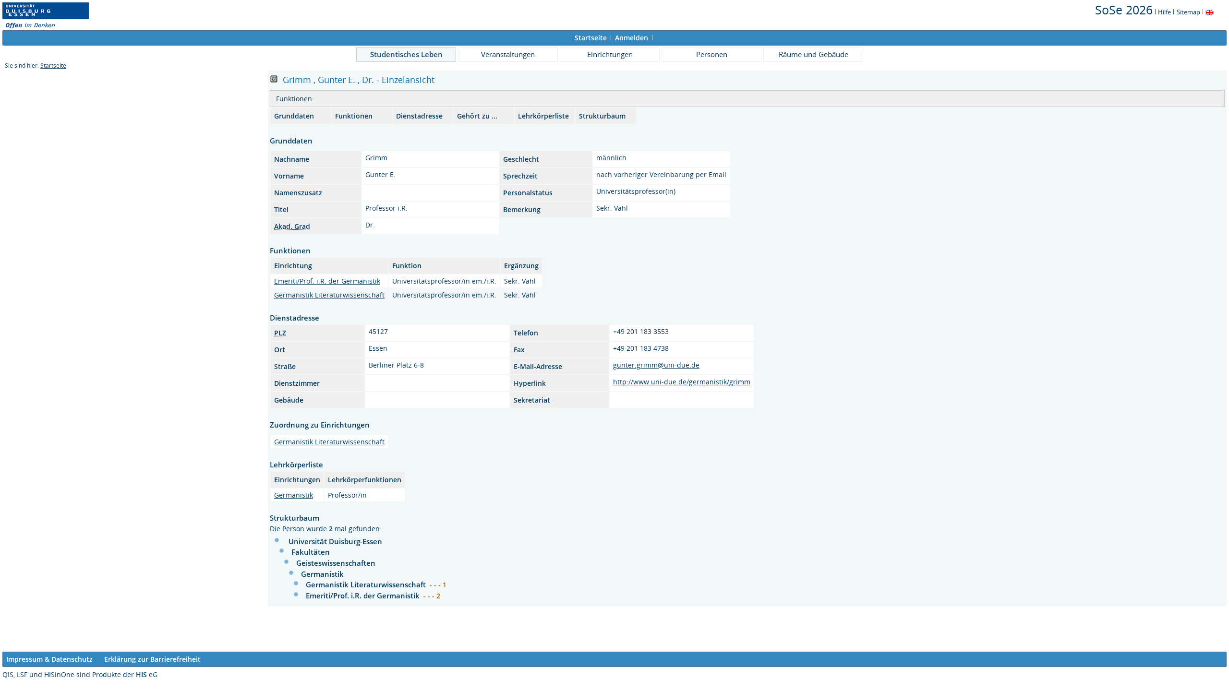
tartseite (591, 37)
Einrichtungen (610, 54)
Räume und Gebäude (813, 54)
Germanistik (293, 495)
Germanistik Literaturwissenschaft (329, 294)
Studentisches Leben (406, 54)
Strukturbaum (602, 115)
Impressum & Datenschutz (49, 659)
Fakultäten (310, 552)
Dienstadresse (419, 115)
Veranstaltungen (508, 54)
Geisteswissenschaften (335, 563)
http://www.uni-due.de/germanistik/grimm (681, 381)
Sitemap (1188, 12)
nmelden (631, 37)
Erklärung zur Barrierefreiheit (152, 659)
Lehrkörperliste (543, 115)
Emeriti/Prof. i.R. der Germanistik (327, 281)
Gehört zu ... (477, 115)
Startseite (53, 65)
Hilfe (1164, 12)
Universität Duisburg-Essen (335, 541)
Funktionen (354, 115)
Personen (711, 54)
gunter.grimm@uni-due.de (656, 364)
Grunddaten (294, 115)
